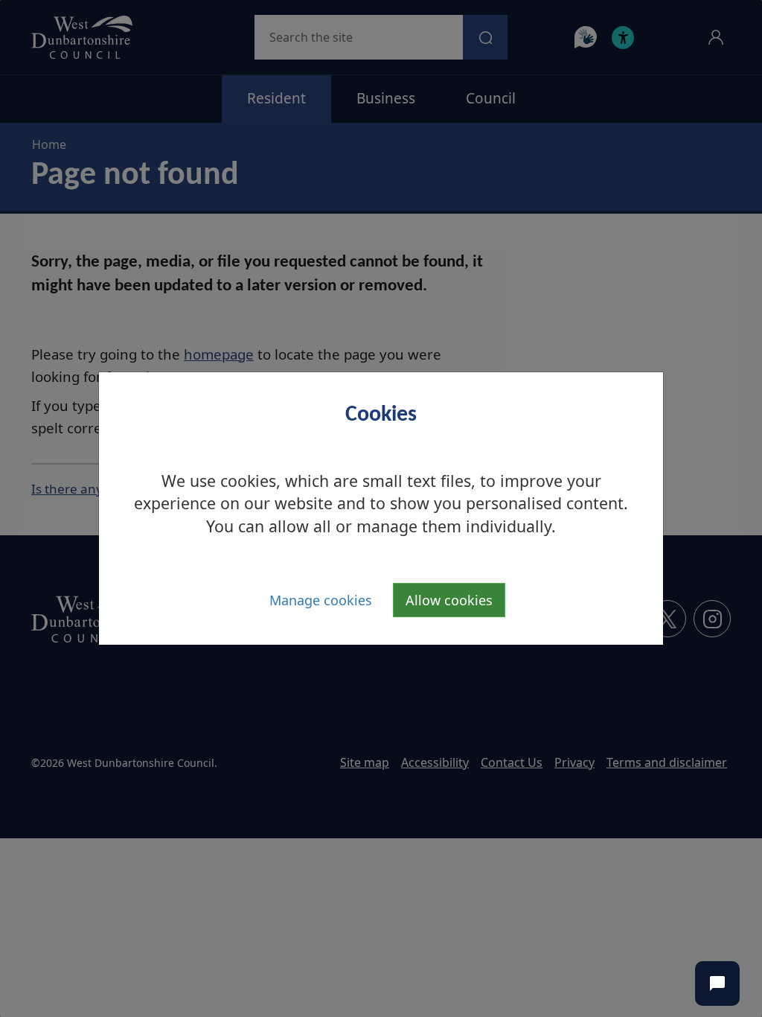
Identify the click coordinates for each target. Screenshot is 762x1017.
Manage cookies (320, 600)
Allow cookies (449, 600)
